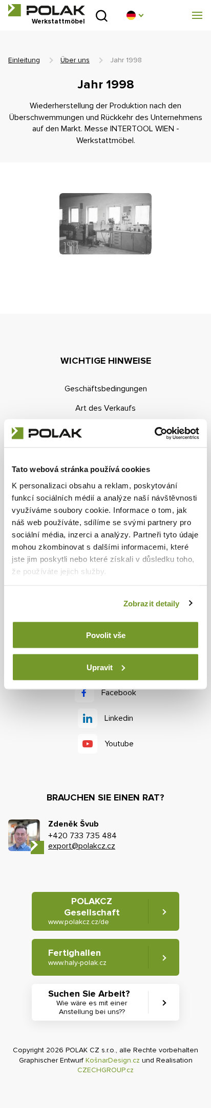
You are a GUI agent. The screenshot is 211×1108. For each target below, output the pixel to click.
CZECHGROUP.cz (105, 1070)
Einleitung (24, 60)
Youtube (119, 744)
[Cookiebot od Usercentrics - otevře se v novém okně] (154, 433)
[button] (134, 15)
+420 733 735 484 (82, 836)
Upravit (100, 667)
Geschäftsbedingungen (106, 389)
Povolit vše (105, 635)
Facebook (118, 693)
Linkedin (118, 718)
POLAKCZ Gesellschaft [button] (84, 910)
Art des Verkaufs (105, 408)
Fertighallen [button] (77, 957)
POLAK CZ (46, 10)
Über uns (75, 60)
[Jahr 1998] (105, 223)
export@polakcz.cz (81, 846)
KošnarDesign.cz (113, 1060)
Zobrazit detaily (151, 603)
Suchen (102, 15)
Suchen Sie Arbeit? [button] (89, 1002)
